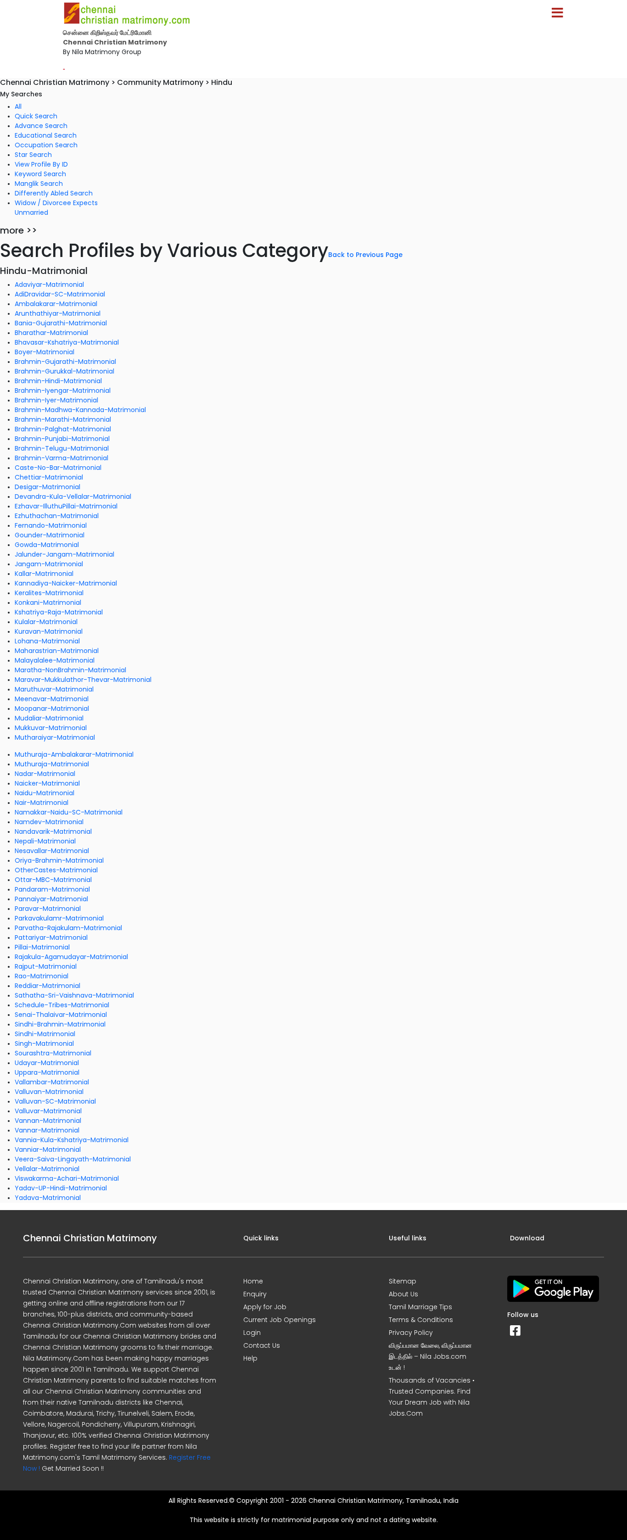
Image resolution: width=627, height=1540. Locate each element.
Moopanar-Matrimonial (52, 708)
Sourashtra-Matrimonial (53, 1053)
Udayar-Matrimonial (47, 1062)
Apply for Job (264, 1306)
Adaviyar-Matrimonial (49, 284)
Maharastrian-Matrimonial (57, 650)
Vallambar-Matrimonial (52, 1082)
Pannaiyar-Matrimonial (51, 899)
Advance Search (41, 125)
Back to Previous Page (365, 254)
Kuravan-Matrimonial (49, 631)
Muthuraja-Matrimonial (52, 764)
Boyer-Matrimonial (44, 352)
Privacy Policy (411, 1332)
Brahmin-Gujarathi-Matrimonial (65, 361)
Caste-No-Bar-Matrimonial (58, 467)
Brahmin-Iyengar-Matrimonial (63, 390)
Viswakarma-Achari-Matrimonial (67, 1178)
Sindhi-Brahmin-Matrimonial (60, 1024)
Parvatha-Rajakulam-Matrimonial (68, 927)
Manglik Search (39, 183)
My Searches (21, 94)
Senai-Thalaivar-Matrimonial (61, 1014)
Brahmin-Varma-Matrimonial (61, 458)
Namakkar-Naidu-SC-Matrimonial (69, 812)
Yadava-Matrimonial (48, 1197)
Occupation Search (46, 145)
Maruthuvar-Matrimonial (54, 689)
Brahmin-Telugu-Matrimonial (62, 448)
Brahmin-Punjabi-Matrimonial (62, 438)
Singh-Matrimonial (44, 1043)
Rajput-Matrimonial (46, 966)
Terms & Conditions (421, 1319)
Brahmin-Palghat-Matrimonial (63, 429)
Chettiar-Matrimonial (49, 477)
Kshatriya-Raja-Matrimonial (59, 612)
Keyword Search (40, 174)
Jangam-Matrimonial (49, 564)
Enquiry (255, 1294)
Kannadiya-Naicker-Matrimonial (66, 583)
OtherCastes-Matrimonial (56, 870)
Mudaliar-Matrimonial (49, 718)
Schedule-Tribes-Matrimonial (62, 1005)
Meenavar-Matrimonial (52, 698)
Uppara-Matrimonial (47, 1072)
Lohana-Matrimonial (47, 641)
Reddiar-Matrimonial (47, 985)
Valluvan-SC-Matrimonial (55, 1101)
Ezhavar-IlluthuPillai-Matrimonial (66, 506)
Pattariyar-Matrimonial (51, 937)
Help (250, 1358)
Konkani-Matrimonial (48, 602)
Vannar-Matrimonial (47, 1130)
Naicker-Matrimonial (47, 783)
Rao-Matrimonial (41, 976)
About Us (403, 1294)
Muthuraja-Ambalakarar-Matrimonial (74, 754)
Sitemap (402, 1281)
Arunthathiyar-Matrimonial (58, 313)
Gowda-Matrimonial (47, 544)
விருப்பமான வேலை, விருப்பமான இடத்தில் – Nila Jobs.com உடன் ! (430, 1356)
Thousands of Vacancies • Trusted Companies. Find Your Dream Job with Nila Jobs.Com (432, 1397)
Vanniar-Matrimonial (48, 1149)
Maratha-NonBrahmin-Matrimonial (70, 670)
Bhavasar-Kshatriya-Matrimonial (67, 342)
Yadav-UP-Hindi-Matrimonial (61, 1188)
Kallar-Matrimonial (44, 573)
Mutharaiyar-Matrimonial (55, 737)
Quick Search (36, 116)
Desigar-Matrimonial (47, 486)
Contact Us (261, 1345)
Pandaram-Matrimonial (52, 889)
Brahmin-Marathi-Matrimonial (63, 419)
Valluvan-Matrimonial (49, 1091)
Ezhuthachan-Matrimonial (57, 515)
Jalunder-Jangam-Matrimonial (64, 554)
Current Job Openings (279, 1319)
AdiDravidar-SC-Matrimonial (60, 294)
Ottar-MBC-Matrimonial (53, 879)
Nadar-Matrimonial (45, 773)
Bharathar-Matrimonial (51, 332)
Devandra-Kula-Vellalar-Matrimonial (73, 496)
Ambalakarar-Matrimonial (56, 303)
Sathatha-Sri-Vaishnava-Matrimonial (74, 995)
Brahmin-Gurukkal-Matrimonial (64, 371)
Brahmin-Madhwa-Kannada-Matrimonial (80, 409)
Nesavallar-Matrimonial (52, 850)
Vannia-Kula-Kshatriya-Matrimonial (72, 1139)
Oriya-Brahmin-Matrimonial (59, 860)
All (18, 106)
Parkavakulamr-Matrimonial (59, 918)
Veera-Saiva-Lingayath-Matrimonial (73, 1159)
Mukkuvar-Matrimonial (51, 727)
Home (253, 1281)
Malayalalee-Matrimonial (55, 660)
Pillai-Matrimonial (42, 947)
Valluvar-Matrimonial (48, 1111)
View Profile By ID (41, 164)
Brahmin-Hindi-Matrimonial (58, 380)
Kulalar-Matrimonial (46, 621)
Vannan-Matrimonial (48, 1120)
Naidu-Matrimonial (44, 793)
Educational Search (46, 135)
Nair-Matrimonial (41, 802)
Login (252, 1332)
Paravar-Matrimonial (48, 908)
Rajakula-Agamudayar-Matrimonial (71, 956)
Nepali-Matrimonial (45, 841)
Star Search (33, 154)
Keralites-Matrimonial (49, 592)
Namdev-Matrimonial (49, 821)
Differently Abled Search (54, 193)
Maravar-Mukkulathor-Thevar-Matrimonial (83, 679)
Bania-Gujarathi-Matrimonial (61, 323)
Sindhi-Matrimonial (45, 1033)
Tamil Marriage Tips (420, 1306)
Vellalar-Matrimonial (47, 1168)
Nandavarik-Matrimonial (53, 831)
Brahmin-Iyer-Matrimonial (56, 400)
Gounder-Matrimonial (49, 535)
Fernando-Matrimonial (51, 525)
